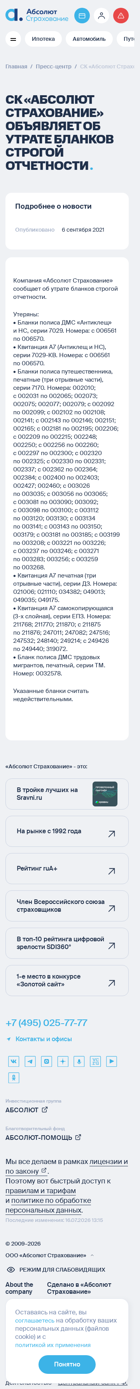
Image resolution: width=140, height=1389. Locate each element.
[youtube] (111, 1058)
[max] (46, 1058)
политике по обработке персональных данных (48, 1205)
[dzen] (62, 1058)
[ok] (13, 1075)
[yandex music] (79, 1058)
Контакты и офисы (44, 1039)
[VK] (13, 1058)
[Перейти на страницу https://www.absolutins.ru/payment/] (82, 15)
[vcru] (95, 1058)
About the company (19, 1288)
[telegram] (30, 1058)
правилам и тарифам (40, 1190)
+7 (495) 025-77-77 (46, 1023)
